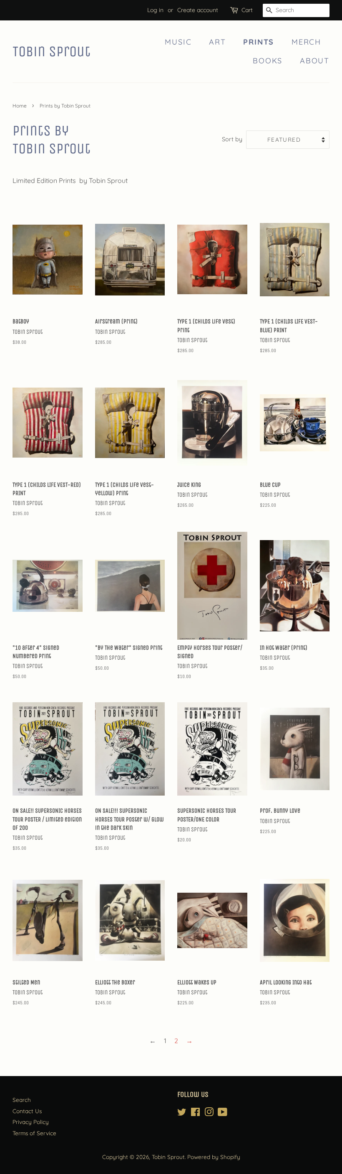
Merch (306, 42)
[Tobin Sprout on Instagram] (209, 1113)
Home (20, 106)
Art (217, 42)
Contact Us (27, 1110)
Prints (258, 42)
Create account (197, 10)
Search (22, 1099)
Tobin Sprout (52, 51)
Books (267, 60)
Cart (247, 10)
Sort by (232, 139)
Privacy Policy (31, 1121)
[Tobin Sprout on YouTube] (222, 1113)
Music (178, 42)
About (314, 60)
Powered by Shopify (213, 1156)
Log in (155, 10)
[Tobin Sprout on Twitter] (181, 1113)
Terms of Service (34, 1132)
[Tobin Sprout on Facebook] (195, 1113)
